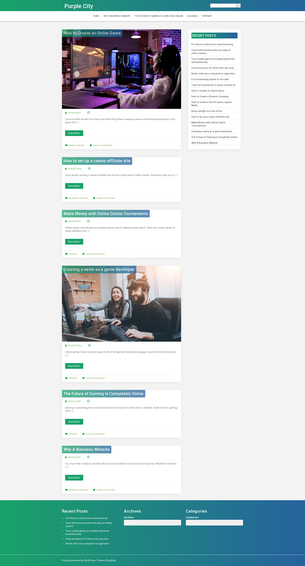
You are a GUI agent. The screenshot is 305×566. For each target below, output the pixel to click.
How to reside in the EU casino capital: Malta (211, 104)
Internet (207, 16)
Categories (192, 517)
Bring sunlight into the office (206, 111)
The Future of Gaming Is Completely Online (159, 16)
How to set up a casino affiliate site (97, 161)
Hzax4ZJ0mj (75, 168)
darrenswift (74, 112)
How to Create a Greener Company (210, 96)
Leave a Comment (102, 145)
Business (193, 16)
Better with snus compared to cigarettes (213, 73)
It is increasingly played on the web (210, 79)
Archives (129, 517)
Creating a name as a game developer (99, 269)
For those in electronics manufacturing (212, 44)
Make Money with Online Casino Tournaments (106, 213)
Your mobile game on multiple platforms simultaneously (213, 60)
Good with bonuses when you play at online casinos (210, 52)
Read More (74, 133)
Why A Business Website (117, 16)
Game (71, 145)
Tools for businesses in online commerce (213, 85)
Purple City (78, 6)
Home (96, 16)
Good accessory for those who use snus (212, 68)
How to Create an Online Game (92, 33)
